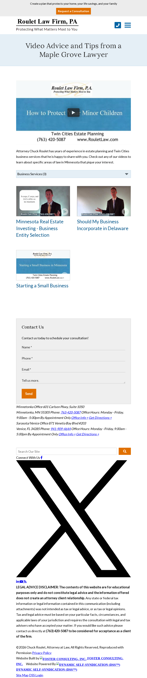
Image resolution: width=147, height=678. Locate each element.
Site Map (22, 675)
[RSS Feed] (25, 582)
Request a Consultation (73, 11)
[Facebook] (41, 458)
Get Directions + (100, 418)
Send (29, 394)
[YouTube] (22, 582)
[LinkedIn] (18, 582)
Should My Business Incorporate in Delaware (102, 224)
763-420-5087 (71, 412)
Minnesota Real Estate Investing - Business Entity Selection (39, 228)
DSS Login (36, 675)
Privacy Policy (41, 653)
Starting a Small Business (42, 285)
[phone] (118, 25)
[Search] (125, 451)
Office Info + (79, 418)
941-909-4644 (61, 429)
